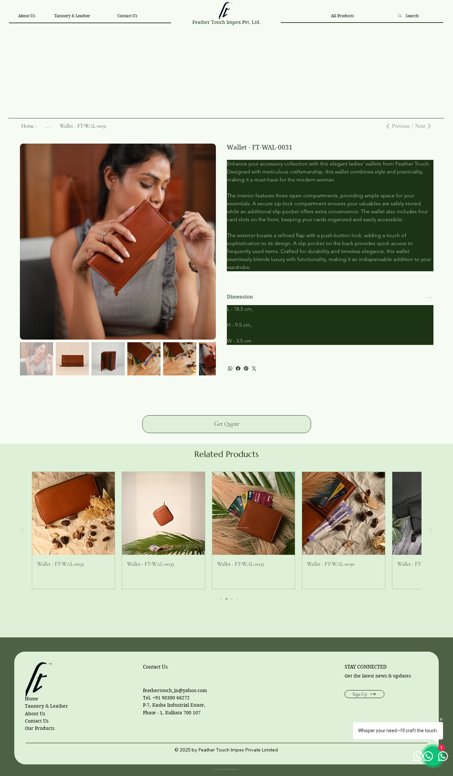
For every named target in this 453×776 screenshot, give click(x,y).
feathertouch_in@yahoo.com (175, 690)
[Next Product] (431, 531)
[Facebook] (238, 368)
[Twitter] (254, 368)
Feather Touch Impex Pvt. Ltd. (226, 22)
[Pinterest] (246, 368)
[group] (226, 530)
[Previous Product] (22, 531)
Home (31, 699)
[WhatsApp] (230, 368)
